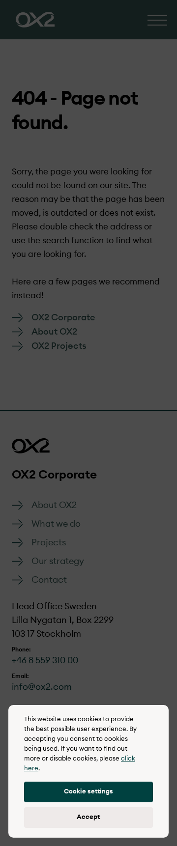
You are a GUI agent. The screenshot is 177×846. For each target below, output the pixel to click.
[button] (88, 792)
